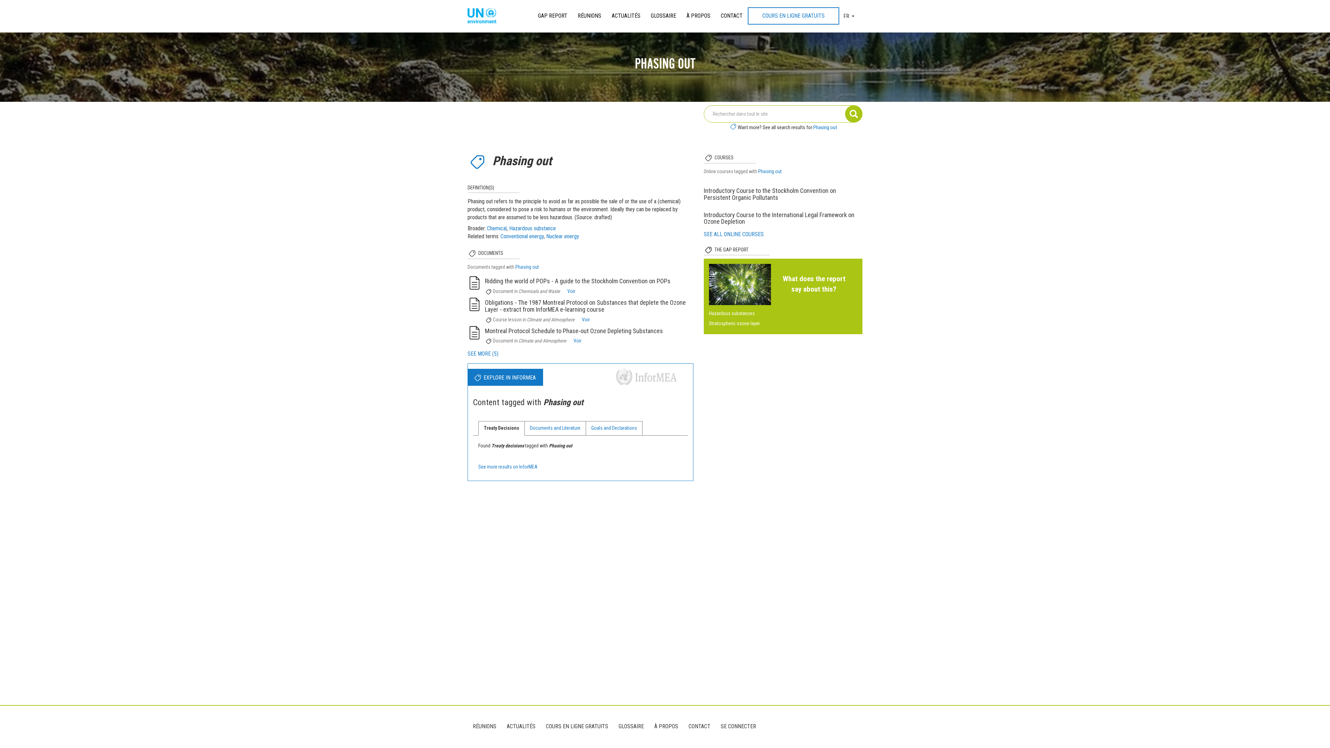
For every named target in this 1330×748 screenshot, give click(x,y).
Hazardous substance (532, 228)
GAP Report (552, 15)
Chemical (497, 228)
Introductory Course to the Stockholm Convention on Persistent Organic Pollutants (770, 194)
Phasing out (825, 127)
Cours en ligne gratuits (793, 15)
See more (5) (483, 353)
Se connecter (738, 726)
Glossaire (663, 15)
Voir (571, 291)
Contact (732, 15)
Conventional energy (522, 236)
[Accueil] (485, 16)
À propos (698, 15)
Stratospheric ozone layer (734, 323)
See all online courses (734, 234)
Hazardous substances (732, 313)
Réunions (589, 15)
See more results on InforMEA (508, 467)
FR (846, 16)
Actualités (626, 15)
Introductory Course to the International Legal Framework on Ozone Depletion (779, 218)
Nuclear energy (562, 236)
